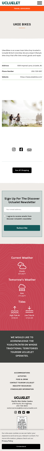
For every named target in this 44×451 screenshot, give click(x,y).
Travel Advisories (22, 9)
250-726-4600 (22, 406)
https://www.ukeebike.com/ (31, 77)
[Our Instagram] (15, 412)
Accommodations (22, 373)
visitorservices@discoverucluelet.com (22, 408)
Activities (22, 376)
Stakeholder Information (22, 389)
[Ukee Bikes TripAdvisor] (29, 149)
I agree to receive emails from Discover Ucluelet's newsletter (19, 217)
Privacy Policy (7, 441)
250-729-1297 (36, 71)
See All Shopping (22, 170)
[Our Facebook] (19, 412)
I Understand (21, 446)
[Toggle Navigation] (39, 2)
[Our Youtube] (28, 412)
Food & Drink (22, 379)
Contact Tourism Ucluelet (22, 383)
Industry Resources (22, 386)
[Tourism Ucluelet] (11, 2)
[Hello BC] (22, 423)
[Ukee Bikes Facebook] (21, 149)
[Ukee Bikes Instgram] (14, 149)
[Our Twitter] (23, 412)
